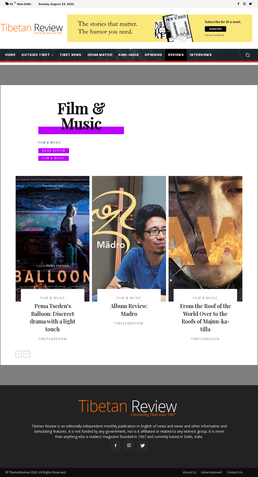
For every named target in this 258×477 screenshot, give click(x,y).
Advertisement (211, 472)
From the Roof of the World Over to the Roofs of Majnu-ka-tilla (205, 317)
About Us (189, 472)
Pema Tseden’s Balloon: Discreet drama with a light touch (52, 317)
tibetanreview (52, 339)
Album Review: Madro (129, 309)
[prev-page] (19, 354)
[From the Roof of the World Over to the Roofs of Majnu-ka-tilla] (205, 239)
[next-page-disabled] (27, 354)
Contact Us (234, 472)
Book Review (53, 150)
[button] (247, 55)
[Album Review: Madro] (129, 239)
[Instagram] (244, 4)
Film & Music (53, 158)
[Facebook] (238, 4)
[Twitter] (250, 4)
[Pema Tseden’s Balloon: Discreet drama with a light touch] (52, 239)
